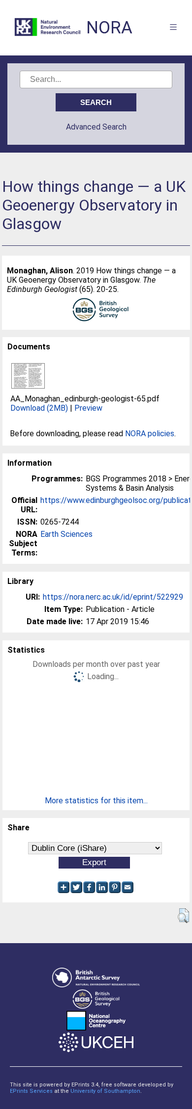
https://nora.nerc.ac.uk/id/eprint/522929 (113, 597)
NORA (109, 28)
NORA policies (149, 433)
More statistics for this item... (96, 800)
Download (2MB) (39, 408)
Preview (88, 408)
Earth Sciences (66, 534)
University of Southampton (105, 1091)
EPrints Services (31, 1091)
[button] (183, 915)
